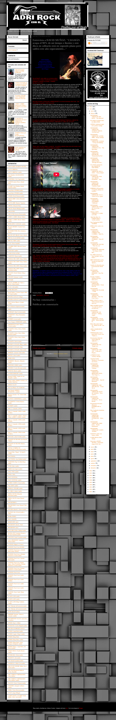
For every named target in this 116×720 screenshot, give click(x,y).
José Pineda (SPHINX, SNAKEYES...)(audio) (14, 391)
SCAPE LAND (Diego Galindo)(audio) (16, 602)
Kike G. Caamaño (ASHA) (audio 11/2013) (17, 412)
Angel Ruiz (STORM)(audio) (15, 190)
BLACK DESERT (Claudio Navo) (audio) (16, 227)
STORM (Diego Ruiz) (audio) (15, 639)
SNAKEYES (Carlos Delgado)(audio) (17, 626)
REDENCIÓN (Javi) (13, 522)
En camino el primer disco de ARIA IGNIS (97, 121)
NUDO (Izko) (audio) (13, 466)
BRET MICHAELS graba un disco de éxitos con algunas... (97, 261)
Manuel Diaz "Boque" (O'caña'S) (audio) (16, 452)
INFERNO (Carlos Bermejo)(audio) (17, 368)
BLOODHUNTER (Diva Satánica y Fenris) (17, 231)
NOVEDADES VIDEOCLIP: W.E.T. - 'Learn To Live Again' (96, 195)
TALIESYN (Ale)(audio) (14, 658)
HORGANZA (11, 358)
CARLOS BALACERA (14, 253)
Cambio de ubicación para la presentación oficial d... (97, 266)
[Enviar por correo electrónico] (46, 293)
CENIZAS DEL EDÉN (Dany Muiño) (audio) (17, 262)
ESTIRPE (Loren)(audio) (14, 319)
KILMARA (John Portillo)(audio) (17, 437)
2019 (90, 482)
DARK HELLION (12, 290)
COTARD (10, 280)
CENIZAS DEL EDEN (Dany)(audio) (17, 266)
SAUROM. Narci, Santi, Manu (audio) (16, 592)
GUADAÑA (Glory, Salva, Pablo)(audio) (16, 338)
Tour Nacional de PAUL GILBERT (96, 223)
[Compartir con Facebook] (52, 293)
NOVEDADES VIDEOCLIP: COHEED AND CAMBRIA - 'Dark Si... (97, 232)
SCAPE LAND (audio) (14, 596)
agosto (92, 458)
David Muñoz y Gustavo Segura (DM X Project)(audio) (17, 293)
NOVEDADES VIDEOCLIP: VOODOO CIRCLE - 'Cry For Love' (96, 130)
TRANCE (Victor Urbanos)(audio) (17, 683)
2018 (90, 480)
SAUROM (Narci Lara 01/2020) (16, 547)
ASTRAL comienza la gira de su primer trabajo (97, 125)
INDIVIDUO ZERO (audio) (15, 365)
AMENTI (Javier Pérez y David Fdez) (16, 182)
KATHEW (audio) (12, 406)
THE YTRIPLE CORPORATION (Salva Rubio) (16, 675)
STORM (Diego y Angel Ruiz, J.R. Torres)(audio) (17, 647)
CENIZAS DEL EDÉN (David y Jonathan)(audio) (16, 269)
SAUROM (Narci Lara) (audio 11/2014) (16, 588)
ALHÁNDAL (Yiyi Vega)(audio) (16, 179)
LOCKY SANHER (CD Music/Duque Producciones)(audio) (17, 448)
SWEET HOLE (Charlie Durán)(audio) (16, 651)
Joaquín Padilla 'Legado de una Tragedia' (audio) (16, 377)
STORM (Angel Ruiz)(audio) (15, 631)
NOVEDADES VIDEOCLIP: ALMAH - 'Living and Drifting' (97, 141)
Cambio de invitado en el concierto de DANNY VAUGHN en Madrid (21, 84)
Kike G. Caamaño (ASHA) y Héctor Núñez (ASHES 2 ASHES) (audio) (17, 416)
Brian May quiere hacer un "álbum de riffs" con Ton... (97, 325)
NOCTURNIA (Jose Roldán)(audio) (17, 459)
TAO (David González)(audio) (15, 661)
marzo (92, 447)
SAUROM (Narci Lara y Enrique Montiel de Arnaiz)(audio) (16, 554)
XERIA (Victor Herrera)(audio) (16, 690)
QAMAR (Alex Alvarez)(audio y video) (16, 512)
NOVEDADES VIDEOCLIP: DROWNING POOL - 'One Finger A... (96, 373)
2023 (90, 492)
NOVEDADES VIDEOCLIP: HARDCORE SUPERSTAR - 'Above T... (96, 416)
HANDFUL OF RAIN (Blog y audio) (17, 344)
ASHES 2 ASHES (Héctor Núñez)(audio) (16, 220)
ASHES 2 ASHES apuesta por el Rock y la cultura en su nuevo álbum (20, 106)
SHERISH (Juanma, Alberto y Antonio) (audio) (16, 615)
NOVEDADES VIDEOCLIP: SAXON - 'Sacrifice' (97, 430)
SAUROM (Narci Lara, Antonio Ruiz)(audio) (16, 559)
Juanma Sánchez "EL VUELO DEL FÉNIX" (17, 395)
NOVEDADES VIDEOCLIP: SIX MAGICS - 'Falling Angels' (95, 313)
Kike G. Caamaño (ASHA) (15, 408)
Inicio (59, 348)
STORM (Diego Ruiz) (13, 637)
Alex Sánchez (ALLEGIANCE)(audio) (16, 175)
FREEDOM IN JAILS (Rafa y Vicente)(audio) (16, 325)
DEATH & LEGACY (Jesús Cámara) (17, 299)
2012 (90, 107)
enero (92, 111)
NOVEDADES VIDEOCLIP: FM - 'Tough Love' (96, 344)
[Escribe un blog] (48, 293)
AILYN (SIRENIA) (13, 169)
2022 (90, 489)
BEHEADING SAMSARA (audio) (16, 224)
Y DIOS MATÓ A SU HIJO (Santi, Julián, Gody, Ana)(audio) (17, 696)
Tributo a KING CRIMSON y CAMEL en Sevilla (96, 213)
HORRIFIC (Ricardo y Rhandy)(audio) (16, 361)
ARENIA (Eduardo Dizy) (14, 206)
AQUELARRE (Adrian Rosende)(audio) (16, 199)
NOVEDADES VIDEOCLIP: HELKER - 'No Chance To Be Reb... (97, 250)
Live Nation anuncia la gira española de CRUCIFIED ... (96, 166)
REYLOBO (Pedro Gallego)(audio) (17, 530)
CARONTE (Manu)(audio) (15, 256)
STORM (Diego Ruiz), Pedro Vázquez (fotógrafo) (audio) (15, 643)
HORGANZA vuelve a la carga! (96, 226)
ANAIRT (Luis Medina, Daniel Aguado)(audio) (16, 187)
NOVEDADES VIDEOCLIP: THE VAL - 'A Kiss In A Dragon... (96, 350)
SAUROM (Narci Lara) (14, 572)
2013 (90, 109)
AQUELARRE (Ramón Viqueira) (16, 203)
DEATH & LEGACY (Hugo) (15, 297)
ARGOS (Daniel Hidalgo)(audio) (16, 208)
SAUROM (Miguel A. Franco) (16, 544)
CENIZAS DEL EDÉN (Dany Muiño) (17, 259)
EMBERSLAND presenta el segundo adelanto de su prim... (96, 189)
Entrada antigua (77, 348)
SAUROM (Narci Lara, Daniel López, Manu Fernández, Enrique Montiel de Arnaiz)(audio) (16, 564)
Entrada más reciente (39, 348)
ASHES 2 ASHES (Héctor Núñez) (16, 217)
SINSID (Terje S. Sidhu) (14, 623)
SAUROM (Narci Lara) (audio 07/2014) (16, 580)
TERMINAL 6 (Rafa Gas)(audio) (16, 663)
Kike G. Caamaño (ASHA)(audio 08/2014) (16, 429)
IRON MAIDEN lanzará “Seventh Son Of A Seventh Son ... (96, 307)
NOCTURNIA (11, 456)
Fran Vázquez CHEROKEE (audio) (17, 322)
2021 (90, 487)
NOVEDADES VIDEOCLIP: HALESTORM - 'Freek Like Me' (97, 284)
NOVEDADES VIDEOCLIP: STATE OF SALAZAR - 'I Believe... (96, 207)
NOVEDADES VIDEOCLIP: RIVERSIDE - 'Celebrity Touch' (95, 184)
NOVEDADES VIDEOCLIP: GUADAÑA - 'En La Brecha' (96, 399)
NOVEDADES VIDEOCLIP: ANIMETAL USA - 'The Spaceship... (97, 147)
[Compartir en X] (50, 293)
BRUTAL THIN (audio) (14, 241)
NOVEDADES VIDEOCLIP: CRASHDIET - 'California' (94, 201)
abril (92, 449)
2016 (90, 475)
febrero (93, 113)
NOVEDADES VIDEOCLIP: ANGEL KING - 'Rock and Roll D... (97, 319)
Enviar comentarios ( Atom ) (61, 353)
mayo (92, 451)
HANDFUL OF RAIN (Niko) (15, 347)
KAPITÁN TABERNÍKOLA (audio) (17, 399)
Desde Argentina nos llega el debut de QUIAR (20, 148)
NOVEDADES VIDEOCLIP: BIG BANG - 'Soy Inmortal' (97, 116)
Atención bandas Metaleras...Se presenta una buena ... (97, 360)
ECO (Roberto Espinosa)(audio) (16, 306)
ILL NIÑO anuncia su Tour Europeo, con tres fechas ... (97, 256)
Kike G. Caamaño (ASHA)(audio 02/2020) (16, 420)
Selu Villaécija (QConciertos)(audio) (17, 606)
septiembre (94, 461)
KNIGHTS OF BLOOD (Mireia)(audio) (16, 444)
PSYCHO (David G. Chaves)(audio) (17, 509)
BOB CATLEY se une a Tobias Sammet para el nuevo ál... (97, 301)
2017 (90, 478)
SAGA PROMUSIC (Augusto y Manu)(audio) (16, 540)
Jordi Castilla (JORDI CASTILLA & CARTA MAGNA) (17, 381)
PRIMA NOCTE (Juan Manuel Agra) (16, 499)
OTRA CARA (11, 474)
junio (92, 454)
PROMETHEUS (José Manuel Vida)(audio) (17, 506)
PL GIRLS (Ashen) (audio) (15, 491)
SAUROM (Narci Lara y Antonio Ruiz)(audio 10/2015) (16, 550)
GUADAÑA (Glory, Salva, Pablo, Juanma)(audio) (16, 333)
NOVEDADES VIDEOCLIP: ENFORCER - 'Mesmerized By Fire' (96, 154)
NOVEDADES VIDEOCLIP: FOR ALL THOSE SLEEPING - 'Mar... (96, 177)
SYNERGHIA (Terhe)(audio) (15, 655)
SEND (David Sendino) (14, 612)
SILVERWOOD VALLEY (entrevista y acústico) (17, 619)
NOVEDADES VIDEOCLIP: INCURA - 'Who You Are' (97, 244)
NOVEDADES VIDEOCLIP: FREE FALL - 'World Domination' (96, 424)
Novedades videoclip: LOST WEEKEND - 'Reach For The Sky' (20, 97)
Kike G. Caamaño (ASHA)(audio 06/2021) (16, 424)
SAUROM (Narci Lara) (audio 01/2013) (16, 576)
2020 (90, 485)
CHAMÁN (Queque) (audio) (15, 277)
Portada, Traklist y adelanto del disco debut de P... (95, 278)
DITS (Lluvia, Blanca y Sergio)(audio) (16, 303)
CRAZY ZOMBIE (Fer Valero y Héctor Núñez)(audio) (16, 283)
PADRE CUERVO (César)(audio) (16, 483)
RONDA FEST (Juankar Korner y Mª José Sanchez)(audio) (17, 533)
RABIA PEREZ (12, 516)
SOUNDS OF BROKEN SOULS (16, 628)
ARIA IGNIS (11, 211)
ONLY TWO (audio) (13, 472)
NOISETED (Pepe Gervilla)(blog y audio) (17, 462)
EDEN (9, 309)
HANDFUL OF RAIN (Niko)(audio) (17, 350)
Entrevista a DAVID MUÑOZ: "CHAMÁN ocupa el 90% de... (96, 442)
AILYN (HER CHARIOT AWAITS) (17, 166)
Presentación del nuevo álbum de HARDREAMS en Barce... (96, 406)
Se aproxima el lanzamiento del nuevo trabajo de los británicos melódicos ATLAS (21, 121)
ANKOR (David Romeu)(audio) (16, 196)
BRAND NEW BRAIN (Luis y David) (17, 235)
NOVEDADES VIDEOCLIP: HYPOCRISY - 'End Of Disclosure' (97, 379)
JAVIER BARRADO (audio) (15, 373)
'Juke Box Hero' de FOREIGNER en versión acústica (95, 218)
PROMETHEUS (12, 502)
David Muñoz (40, 295)
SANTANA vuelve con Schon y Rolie (96, 434)
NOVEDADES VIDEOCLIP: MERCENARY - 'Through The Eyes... (96, 160)
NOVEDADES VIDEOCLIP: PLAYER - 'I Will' (97, 290)
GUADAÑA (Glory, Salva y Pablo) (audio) (17, 329)
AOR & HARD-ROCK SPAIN (96, 329)
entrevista (46, 295)
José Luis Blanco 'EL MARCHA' (16, 387)
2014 (90, 471)
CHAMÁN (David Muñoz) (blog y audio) (16, 273)
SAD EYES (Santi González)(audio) (17, 537)
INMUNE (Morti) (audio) (14, 371)
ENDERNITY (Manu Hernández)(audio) (16, 315)
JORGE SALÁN (12, 385)
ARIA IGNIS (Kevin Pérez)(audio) (17, 214)
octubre (93, 463)
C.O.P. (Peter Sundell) (14, 243)
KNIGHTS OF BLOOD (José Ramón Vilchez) (17, 440)
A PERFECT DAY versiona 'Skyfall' (95, 355)
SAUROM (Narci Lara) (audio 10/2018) (16, 584)
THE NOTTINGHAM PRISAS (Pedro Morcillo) (16, 671)
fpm (67, 708)
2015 (90, 473)
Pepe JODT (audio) (13, 486)
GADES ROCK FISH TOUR (96, 438)
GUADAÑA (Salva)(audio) (15, 341)
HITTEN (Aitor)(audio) (14, 355)
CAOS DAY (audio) (13, 250)
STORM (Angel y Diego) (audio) (16, 634)
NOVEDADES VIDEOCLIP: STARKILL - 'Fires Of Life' (96, 238)
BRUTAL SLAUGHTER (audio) (16, 238)
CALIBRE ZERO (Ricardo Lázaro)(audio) (17, 247)
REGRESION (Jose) (13, 527)
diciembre (93, 468)
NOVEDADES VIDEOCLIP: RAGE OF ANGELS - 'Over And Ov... (96, 392)
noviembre (93, 465)
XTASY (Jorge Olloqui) (14, 693)
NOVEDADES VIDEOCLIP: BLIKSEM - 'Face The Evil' (96, 272)
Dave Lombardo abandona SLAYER (97, 410)
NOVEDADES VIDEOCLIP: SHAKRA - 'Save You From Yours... (96, 296)
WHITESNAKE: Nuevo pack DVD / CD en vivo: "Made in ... (97, 334)
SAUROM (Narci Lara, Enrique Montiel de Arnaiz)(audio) (16, 569)
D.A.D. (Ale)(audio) (13, 287)
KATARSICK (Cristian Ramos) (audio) (16, 402)
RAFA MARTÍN (12, 519)
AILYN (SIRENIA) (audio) (15, 172)
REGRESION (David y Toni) (15, 525)
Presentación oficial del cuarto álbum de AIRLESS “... (96, 339)
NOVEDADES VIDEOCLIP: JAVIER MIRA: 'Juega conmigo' (97, 136)
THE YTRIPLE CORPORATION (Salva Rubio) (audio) (16, 679)
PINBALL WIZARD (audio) (15, 488)
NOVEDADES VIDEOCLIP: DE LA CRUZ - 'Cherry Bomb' (97, 171)
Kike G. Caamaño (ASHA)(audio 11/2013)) (16, 433)
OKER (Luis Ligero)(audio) (15, 469)
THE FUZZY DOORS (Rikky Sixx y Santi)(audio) (17, 666)
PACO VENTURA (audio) (14, 480)
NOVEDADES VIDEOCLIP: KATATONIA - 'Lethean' (94, 366)
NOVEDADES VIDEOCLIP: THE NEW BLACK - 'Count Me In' (97, 386)
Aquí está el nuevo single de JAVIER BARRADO (19, 71)
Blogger (81, 708)
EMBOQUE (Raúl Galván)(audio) (17, 312)
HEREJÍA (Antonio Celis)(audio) (16, 352)
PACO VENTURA (12, 477)
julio (92, 456)
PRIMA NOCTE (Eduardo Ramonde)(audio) (15, 494)
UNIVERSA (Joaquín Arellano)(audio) (16, 686)
